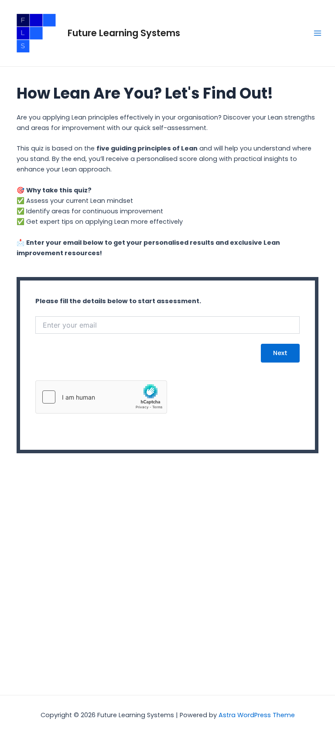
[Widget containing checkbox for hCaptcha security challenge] (101, 397)
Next (280, 353)
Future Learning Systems (124, 33)
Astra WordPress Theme (257, 715)
